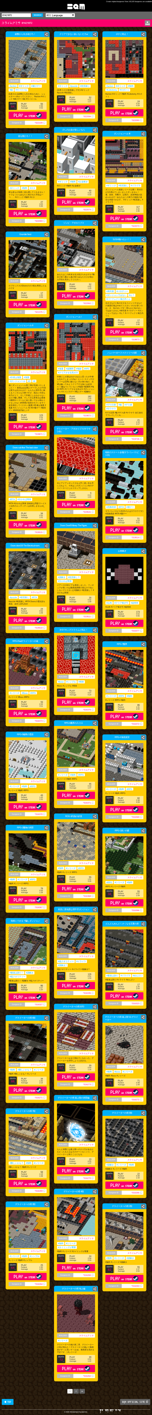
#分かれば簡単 (24, 499)
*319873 (135, 339)
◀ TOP (7, 1401)
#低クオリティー (66, 961)
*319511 (87, 616)
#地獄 (78, 369)
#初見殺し (85, 86)
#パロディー (122, 291)
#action (13, 86)
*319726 (135, 439)
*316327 (39, 1004)
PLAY (24, 115)
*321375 (39, 312)
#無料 (130, 86)
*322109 (39, 123)
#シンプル (71, 682)
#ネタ (32, 188)
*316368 (87, 896)
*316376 (87, 709)
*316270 (87, 1178)
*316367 (39, 907)
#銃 (11, 90)
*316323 (135, 1003)
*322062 (87, 303)
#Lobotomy (111, 90)
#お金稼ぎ (83, 181)
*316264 (39, 1284)
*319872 (87, 415)
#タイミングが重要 (67, 1247)
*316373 (39, 721)
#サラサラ (111, 408)
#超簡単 (134, 603)
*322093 (135, 120)
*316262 (87, 1376)
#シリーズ (14, 693)
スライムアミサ (38, 81)
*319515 (39, 532)
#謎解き (61, 577)
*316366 (135, 910)
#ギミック (24, 86)
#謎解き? (62, 965)
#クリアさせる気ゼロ (68, 372)
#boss (61, 682)
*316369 (135, 817)
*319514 (135, 537)
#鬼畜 (60, 369)
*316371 (87, 803)
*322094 (87, 116)
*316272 (135, 1099)
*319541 (87, 512)
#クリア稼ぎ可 (121, 603)
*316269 (39, 1191)
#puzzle (73, 86)
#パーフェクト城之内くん (118, 299)
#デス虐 (128, 405)
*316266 (135, 1193)
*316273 (87, 1084)
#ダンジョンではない (116, 295)
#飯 (120, 405)
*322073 (135, 226)
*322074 (87, 209)
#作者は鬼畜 (15, 377)
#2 (29, 381)
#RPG (33, 693)
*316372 (135, 724)
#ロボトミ (124, 90)
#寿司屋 (110, 291)
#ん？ (131, 295)
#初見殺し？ (74, 577)
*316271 (39, 1097)
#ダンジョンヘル (17, 381)
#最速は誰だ (112, 975)
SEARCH (37, 15)
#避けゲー (36, 86)
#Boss (25, 693)
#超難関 (69, 369)
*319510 (39, 628)
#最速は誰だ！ (16, 973)
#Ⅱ (34, 381)
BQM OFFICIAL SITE (133, 1401)
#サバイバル (21, 90)
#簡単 (81, 682)
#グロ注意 (111, 405)
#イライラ (135, 185)
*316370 (39, 814)
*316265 (87, 1275)
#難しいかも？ (24, 1070)
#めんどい (137, 975)
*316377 (135, 631)
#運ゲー (130, 507)
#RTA (12, 499)
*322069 (39, 221)
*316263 (135, 1286)
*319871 (39, 434)
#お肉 (109, 603)
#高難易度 (111, 507)
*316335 (87, 993)
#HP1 (86, 369)
